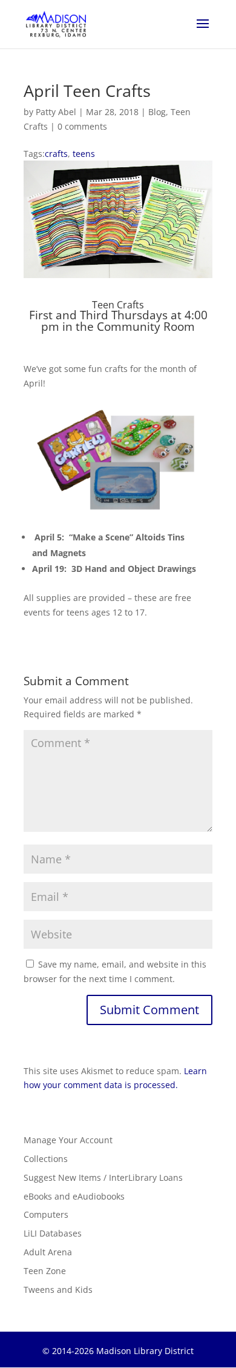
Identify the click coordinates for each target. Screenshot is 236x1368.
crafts (56, 153)
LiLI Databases (53, 1233)
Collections (46, 1158)
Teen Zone (45, 1271)
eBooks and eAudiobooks (74, 1196)
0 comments (82, 126)
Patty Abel (56, 112)
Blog (157, 112)
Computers (46, 1214)
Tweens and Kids (58, 1289)
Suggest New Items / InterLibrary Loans (103, 1177)
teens (84, 153)
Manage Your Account (68, 1140)
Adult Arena (48, 1252)
